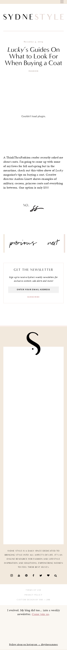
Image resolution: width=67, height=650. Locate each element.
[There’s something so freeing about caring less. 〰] (33, 430)
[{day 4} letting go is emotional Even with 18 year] (33, 398)
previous (23, 244)
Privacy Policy (33, 595)
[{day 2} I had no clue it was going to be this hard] (33, 523)
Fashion (34, 71)
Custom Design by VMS (30, 600)
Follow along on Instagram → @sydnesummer (33, 644)
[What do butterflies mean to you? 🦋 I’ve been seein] (33, 367)
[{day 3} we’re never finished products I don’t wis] (33, 461)
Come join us (40, 614)
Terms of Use (33, 590)
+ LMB (46, 600)
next (53, 244)
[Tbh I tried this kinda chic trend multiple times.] (33, 492)
